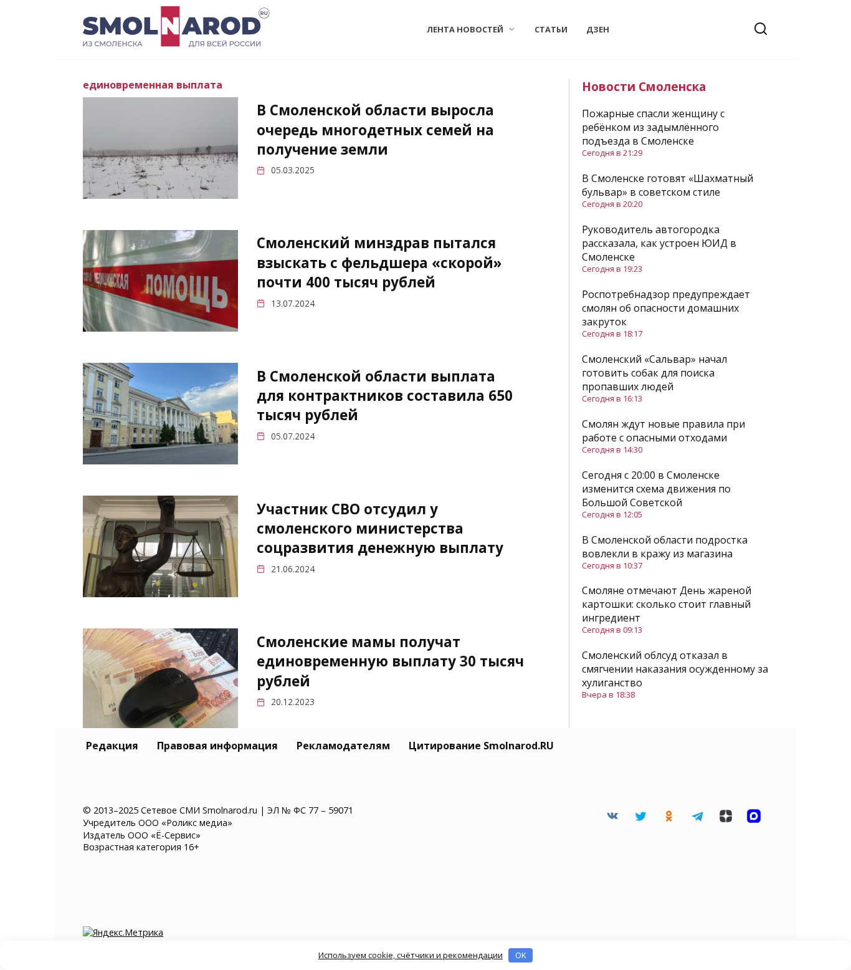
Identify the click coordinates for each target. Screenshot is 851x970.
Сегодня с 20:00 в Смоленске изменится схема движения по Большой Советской (656, 488)
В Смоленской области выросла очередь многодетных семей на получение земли (375, 129)
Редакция (112, 745)
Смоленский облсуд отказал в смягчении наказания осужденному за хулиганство (675, 668)
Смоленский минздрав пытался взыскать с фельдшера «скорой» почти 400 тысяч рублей (379, 263)
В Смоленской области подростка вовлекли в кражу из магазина (665, 546)
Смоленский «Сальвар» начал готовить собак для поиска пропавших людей (654, 372)
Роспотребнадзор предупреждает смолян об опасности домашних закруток (666, 308)
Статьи (551, 29)
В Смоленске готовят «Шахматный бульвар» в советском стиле (667, 185)
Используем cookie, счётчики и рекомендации (410, 955)
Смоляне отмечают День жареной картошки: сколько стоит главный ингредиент (666, 604)
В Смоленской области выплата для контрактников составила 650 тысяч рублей (385, 396)
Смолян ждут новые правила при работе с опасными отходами (663, 430)
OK (520, 955)
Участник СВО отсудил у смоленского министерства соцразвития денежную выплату (380, 528)
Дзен (597, 29)
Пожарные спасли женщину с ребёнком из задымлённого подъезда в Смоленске (653, 127)
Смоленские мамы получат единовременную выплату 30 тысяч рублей (390, 661)
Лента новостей (465, 29)
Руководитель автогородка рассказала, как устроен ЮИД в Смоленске (659, 243)
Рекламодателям (343, 745)
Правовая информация (217, 745)
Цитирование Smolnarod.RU (481, 745)
